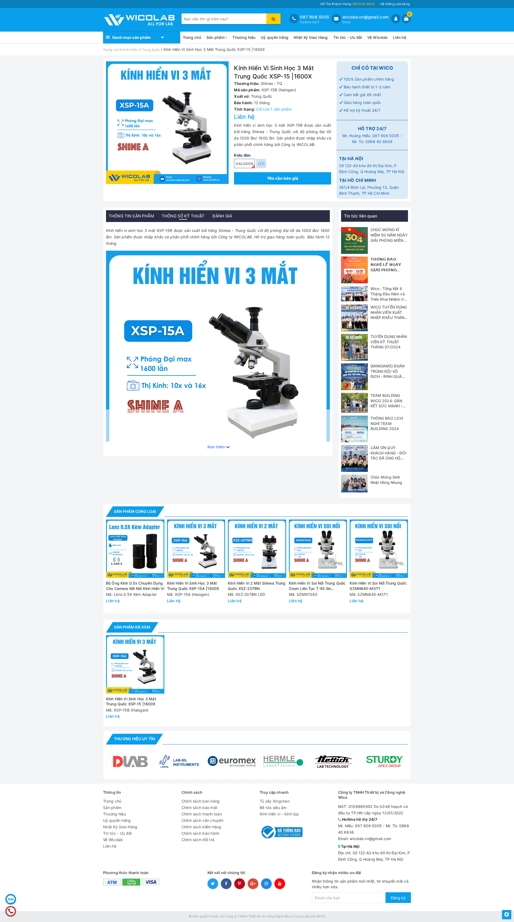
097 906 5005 (314, 17)
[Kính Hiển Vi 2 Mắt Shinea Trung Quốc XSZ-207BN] (257, 549)
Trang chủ (192, 37)
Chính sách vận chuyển (203, 820)
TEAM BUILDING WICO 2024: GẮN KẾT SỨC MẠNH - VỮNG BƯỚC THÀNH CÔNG (387, 406)
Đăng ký (398, 897)
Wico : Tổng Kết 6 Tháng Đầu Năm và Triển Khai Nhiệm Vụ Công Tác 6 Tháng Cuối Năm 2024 (388, 299)
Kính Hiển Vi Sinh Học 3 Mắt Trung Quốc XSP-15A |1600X (193, 586)
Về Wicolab (377, 37)
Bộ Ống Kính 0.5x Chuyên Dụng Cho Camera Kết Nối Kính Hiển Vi (135, 586)
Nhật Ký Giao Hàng (311, 37)
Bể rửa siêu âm (273, 807)
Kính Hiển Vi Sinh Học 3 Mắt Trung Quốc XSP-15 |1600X (131, 701)
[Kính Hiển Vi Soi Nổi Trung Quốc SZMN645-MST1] (379, 549)
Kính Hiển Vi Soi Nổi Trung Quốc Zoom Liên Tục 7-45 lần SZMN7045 (317, 586)
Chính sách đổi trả (198, 839)
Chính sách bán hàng (201, 801)
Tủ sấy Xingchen (275, 801)
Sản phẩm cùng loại (135, 511)
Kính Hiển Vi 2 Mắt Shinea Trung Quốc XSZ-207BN (256, 586)
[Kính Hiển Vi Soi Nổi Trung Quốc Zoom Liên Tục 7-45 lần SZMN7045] (318, 549)
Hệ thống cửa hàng (395, 4)
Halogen (244, 163)
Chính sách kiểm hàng (201, 827)
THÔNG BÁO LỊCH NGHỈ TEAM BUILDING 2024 (387, 423)
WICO (320, 916)
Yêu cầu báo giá (282, 178)
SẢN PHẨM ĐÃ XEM (132, 627)
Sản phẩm (216, 37)
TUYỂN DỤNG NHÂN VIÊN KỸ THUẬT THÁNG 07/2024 (389, 341)
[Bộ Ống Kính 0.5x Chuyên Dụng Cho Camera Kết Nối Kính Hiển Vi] (135, 549)
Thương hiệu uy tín (134, 738)
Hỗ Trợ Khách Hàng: (347, 4)
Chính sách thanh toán (202, 814)
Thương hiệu (243, 37)
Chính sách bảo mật (200, 807)
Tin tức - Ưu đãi (347, 37)
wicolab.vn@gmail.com (365, 17)
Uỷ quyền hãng (274, 37)
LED (261, 163)
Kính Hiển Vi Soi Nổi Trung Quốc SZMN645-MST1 (378, 586)
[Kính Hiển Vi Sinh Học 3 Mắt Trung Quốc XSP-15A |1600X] (196, 549)
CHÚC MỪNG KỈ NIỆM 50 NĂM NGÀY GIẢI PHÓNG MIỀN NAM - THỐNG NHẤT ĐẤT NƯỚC (389, 240)
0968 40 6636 (378, 141)
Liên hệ (399, 37)
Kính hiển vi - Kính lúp (279, 814)
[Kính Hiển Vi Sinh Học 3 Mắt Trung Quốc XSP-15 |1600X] (218, 362)
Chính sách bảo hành (201, 833)
